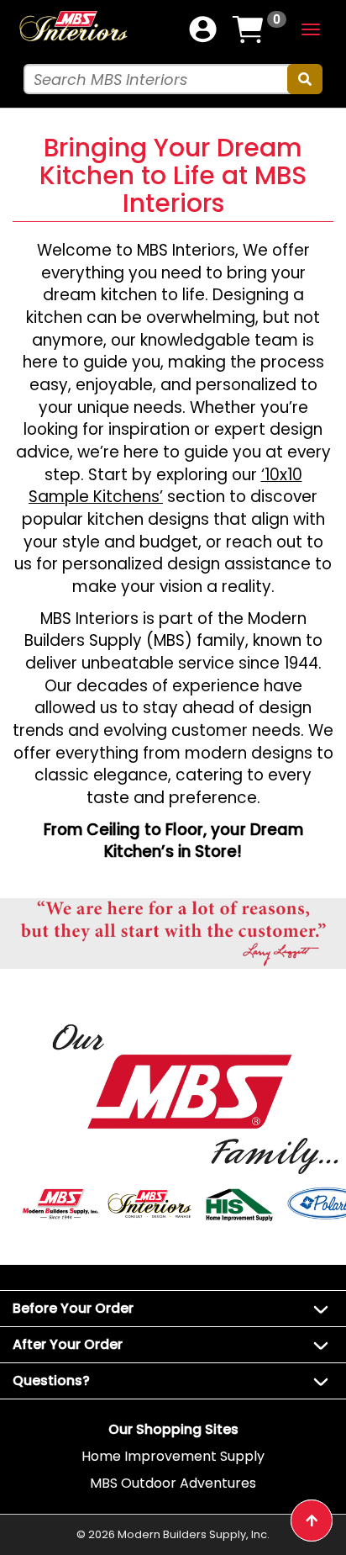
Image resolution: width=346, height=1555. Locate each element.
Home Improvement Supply (173, 1456)
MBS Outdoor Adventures (173, 1483)
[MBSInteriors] (73, 26)
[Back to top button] (312, 1520)
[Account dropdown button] (203, 29)
